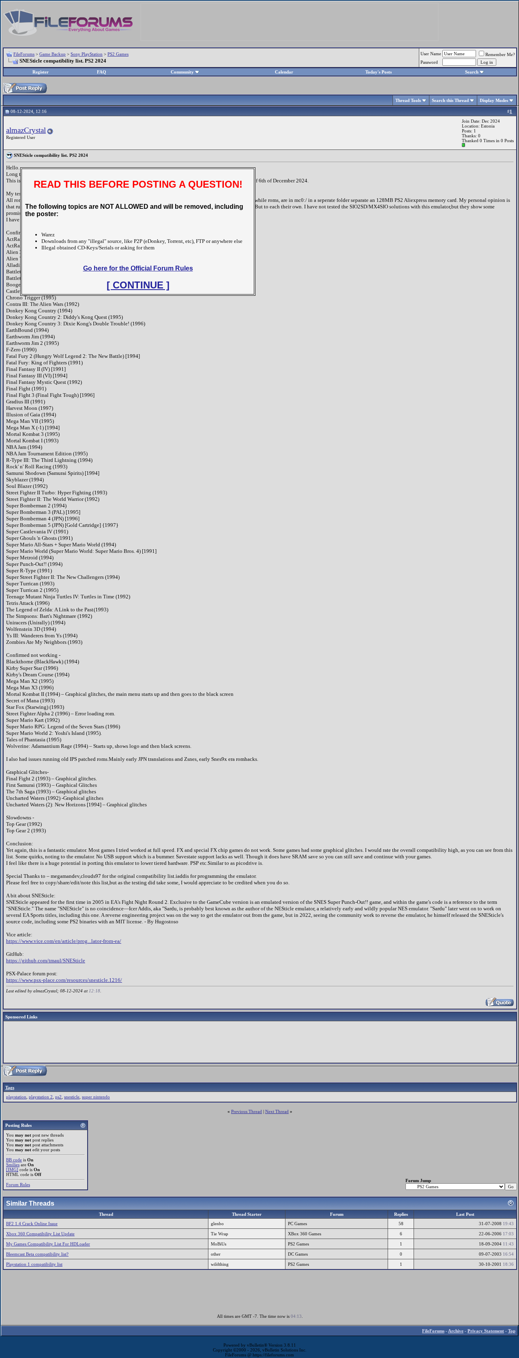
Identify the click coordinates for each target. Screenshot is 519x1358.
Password (429, 62)
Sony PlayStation (87, 54)
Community (182, 71)
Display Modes (494, 100)
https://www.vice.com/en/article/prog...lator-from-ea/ (63, 941)
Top (511, 1330)
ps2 (58, 1096)
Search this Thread (450, 100)
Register (40, 71)
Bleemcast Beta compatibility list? (37, 1254)
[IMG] (12, 1169)
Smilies (12, 1164)
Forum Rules (18, 1184)
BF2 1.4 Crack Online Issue (32, 1223)
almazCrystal (26, 130)
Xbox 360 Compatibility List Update (40, 1233)
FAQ (101, 71)
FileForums (23, 54)
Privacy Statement (486, 1330)
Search (471, 71)
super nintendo (96, 1096)
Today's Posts (378, 71)
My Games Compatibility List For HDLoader (48, 1243)
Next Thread (277, 1111)
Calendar (284, 71)
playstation (16, 1096)
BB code (14, 1159)
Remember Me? (500, 54)
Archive (455, 1330)
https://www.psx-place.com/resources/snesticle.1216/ (64, 980)
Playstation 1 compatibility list (34, 1264)
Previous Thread (246, 1111)
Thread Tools (408, 100)
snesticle (71, 1096)
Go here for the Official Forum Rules (138, 268)
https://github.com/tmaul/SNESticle (45, 960)
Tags (9, 1087)
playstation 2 (41, 1096)
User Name (430, 53)
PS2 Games (118, 54)
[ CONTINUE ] (138, 284)
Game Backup (52, 54)
